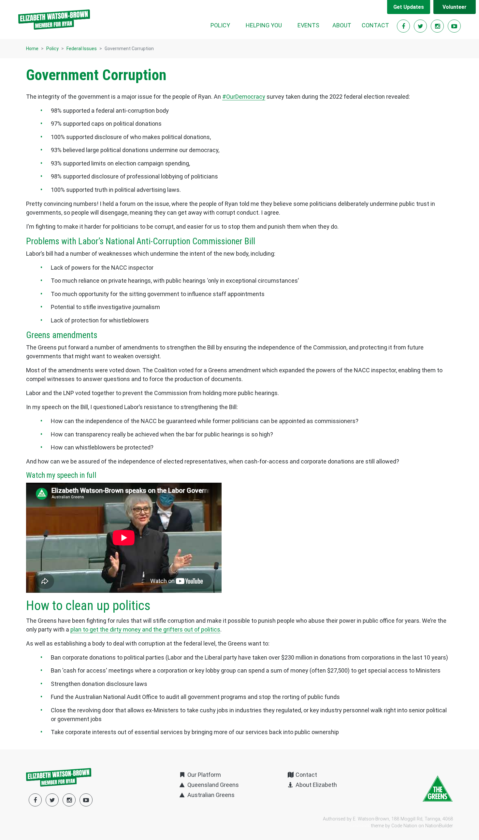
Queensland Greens (212, 784)
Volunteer (455, 7)
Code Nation (404, 826)
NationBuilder (439, 826)
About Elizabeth (315, 784)
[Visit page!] (404, 26)
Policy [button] (224, 25)
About (341, 25)
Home (32, 48)
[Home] (54, 19)
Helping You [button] (264, 25)
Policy (52, 48)
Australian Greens (210, 794)
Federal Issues (81, 48)
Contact (375, 25)
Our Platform (203, 774)
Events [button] (308, 25)
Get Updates (408, 7)
